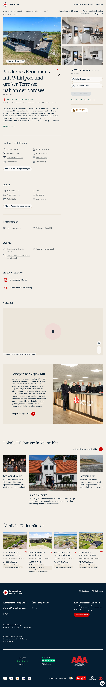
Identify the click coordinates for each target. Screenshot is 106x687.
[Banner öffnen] (102, 683)
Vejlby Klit (27, 11)
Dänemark (6, 11)
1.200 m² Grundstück (15, 157)
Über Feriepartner (40, 603)
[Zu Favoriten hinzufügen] (59, 70)
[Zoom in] (99, 348)
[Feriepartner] (11, 4)
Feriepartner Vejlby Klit (21, 413)
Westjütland (17, 11)
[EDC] (71, 678)
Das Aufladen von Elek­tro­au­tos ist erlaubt (18, 257)
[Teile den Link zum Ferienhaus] (59, 75)
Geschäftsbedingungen (14, 608)
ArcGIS (7, 354)
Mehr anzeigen (8, 126)
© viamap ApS (14, 354)
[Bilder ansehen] (32, 41)
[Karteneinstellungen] (99, 343)
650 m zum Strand (14, 228)
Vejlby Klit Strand (40, 11)
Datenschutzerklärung (12, 624)
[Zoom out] (99, 352)
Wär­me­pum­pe (41, 157)
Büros (34, 608)
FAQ (5, 614)
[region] (53, 331)
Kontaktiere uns (89, 100)
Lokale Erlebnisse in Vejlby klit (85, 449)
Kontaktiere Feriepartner (15, 603)
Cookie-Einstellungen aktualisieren (17, 627)
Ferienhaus (7, 14)
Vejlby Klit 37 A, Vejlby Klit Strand (20, 99)
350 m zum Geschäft (44, 228)
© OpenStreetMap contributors (26, 354)
